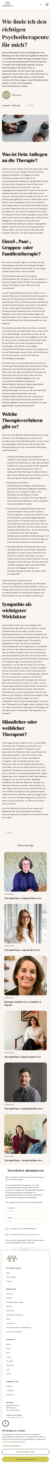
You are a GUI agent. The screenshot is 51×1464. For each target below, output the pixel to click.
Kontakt (9, 1298)
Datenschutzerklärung (29, 1234)
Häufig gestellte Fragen (14, 1302)
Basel (8, 1348)
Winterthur (10, 1365)
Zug (7, 1369)
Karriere (9, 1306)
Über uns (9, 1294)
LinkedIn (9, 1386)
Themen (9, 1281)
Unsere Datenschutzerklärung (13, 1442)
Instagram (10, 1390)
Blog (8, 1273)
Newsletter (10, 1311)
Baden (8, 1344)
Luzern (8, 1357)
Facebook (9, 1395)
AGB (8, 1319)
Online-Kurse (11, 1277)
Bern (8, 1353)
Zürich (8, 1374)
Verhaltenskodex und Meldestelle (18, 1327)
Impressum (10, 1323)
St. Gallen (9, 1361)
